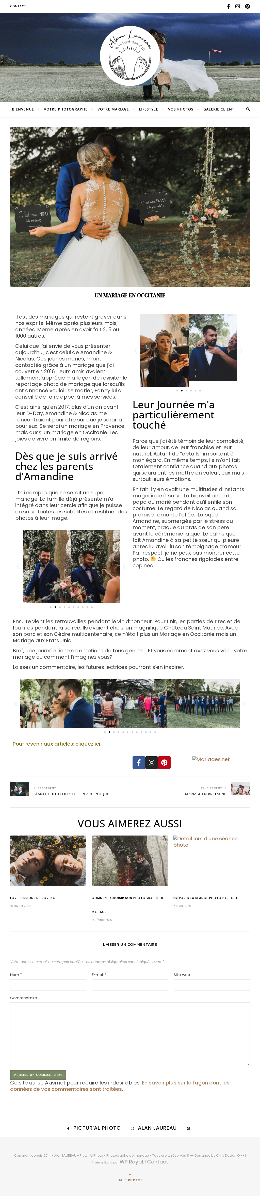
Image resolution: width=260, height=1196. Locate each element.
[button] (18, 566)
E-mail (99, 974)
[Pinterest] (164, 762)
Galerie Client (218, 109)
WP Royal (131, 1161)
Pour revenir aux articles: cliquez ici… (58, 743)
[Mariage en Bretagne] (240, 788)
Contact (18, 6)
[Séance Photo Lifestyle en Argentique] (19, 789)
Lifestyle (148, 109)
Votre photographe (66, 109)
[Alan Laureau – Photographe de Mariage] (130, 56)
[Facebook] (139, 762)
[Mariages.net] (219, 759)
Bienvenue (23, 109)
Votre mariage (113, 109)
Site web (182, 974)
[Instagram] (151, 762)
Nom (16, 974)
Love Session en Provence (33, 898)
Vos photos (180, 109)
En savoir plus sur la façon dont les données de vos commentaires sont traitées (120, 1086)
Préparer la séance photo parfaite (205, 898)
